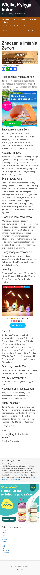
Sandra (4, 535)
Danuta (4, 539)
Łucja (3, 537)
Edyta (4, 541)
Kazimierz (5, 530)
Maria (3, 546)
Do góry (20, 569)
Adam (4, 533)
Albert (4, 544)
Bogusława (5, 553)
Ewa (3, 548)
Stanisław (5, 555)
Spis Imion (6, 19)
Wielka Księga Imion (16, 7)
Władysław (6, 550)
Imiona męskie (20, 19)
